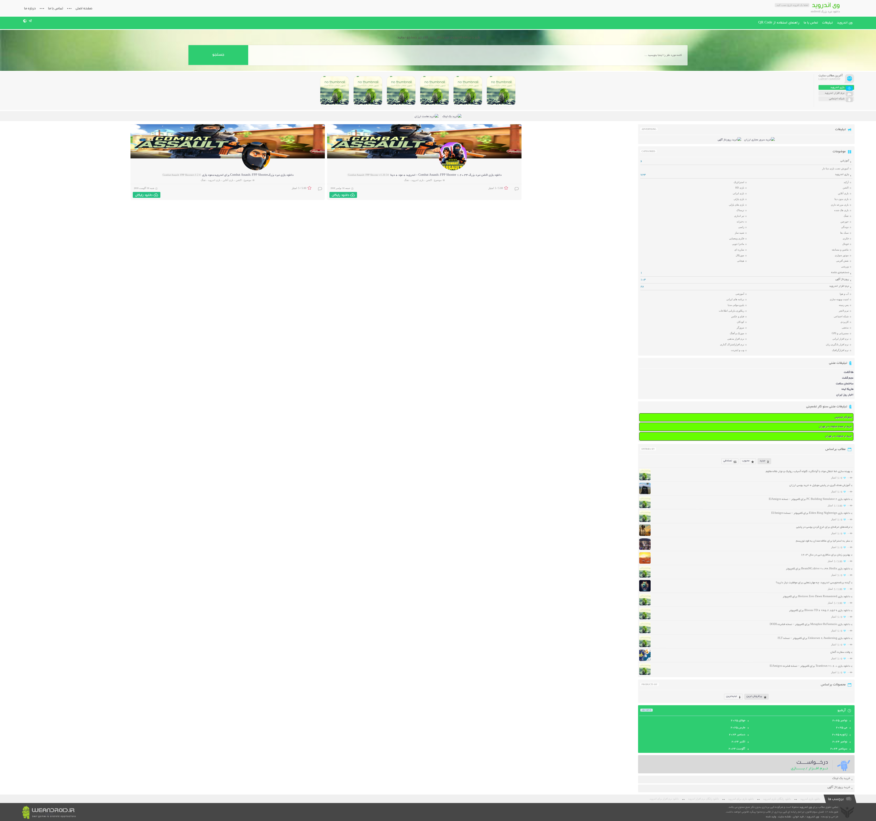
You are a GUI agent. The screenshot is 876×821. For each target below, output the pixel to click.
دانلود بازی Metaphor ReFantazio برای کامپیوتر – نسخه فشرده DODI (810, 624)
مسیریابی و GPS (840, 333)
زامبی (741, 227)
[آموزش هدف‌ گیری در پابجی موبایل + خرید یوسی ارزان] (645, 493)
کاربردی (844, 321)
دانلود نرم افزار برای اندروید (664, 799)
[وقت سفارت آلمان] (645, 660)
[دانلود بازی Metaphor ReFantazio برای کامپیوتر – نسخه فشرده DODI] (334, 91)
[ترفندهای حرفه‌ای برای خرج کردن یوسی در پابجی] (645, 535)
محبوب (745, 460)
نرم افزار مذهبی (735, 338)
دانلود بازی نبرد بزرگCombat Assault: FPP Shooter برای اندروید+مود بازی (248, 175)
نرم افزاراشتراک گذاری (732, 344)
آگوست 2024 (736, 749)
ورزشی (845, 266)
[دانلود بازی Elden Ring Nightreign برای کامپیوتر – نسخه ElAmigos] (467, 91)
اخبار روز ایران (844, 394)
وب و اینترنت (737, 350)
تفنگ (406, 180)
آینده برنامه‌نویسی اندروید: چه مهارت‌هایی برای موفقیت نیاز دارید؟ (813, 582)
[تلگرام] (30, 20)
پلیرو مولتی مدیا (736, 305)
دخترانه (740, 221)
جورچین (844, 221)
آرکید (846, 182)
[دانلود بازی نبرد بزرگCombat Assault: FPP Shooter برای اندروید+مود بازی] (256, 169)
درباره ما (30, 8)
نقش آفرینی (842, 260)
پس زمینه (844, 305)
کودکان (740, 321)
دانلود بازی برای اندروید (741, 798)
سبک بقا (844, 232)
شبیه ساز (739, 232)
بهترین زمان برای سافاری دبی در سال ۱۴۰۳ (825, 554)
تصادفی (727, 460)
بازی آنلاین (228, 180)
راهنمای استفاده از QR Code (778, 23)
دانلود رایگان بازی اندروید (777, 798)
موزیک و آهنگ (737, 333)
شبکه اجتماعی (841, 316)
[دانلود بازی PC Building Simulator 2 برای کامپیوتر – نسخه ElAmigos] (501, 91)
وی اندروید (845, 23)
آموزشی (844, 160)
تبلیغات (827, 23)
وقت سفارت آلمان (840, 652)
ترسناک (740, 210)
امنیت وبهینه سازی (839, 299)
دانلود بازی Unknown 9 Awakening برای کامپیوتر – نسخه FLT (814, 638)
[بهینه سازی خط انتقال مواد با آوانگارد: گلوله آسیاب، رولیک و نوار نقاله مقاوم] (645, 479)
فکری (846, 238)
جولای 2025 (738, 720)
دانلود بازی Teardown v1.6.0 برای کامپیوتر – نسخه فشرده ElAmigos (810, 666)
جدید (762, 460)
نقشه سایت (784, 816)
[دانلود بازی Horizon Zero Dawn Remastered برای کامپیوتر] (401, 91)
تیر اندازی (739, 215)
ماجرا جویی (738, 244)
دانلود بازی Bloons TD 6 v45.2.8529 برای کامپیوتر (819, 610)
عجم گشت (847, 378)
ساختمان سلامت (844, 383)
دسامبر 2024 (737, 734)
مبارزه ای (739, 249)
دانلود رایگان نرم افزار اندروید (703, 799)
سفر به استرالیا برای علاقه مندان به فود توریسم (823, 541)
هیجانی (740, 260)
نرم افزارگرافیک (840, 350)
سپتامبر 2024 (838, 749)
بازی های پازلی (736, 204)
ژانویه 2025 (839, 734)
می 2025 (841, 727)
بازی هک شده (841, 210)
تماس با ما (55, 8)
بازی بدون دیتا (841, 199)
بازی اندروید (417, 180)
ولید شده (771, 816)
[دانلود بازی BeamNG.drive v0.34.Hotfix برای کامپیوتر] (434, 91)
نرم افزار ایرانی (840, 338)
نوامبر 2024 (839, 742)
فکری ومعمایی (736, 238)
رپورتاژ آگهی (842, 279)
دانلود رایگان (340, 195)
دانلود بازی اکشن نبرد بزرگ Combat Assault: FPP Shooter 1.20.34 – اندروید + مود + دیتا (446, 175)
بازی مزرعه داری (840, 204)
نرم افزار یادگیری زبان (837, 344)
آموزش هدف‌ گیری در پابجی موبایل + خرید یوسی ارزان (819, 485)
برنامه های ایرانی (735, 299)
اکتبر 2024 (738, 742)
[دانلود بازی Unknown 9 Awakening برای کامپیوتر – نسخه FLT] (645, 646)
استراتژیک (739, 182)
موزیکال (740, 255)
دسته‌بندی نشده (840, 272)
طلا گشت (848, 372)
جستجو (218, 54)
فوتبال (845, 244)
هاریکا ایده (847, 389)
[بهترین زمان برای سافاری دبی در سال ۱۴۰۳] (645, 563)
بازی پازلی (739, 199)
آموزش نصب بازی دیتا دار (835, 168)
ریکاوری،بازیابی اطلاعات (731, 310)
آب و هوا (844, 293)
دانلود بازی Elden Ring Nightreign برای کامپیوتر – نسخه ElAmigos (810, 513)
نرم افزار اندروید (839, 286)
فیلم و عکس (737, 316)
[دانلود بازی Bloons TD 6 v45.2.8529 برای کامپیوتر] (368, 91)
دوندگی (845, 227)
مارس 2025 (737, 727)
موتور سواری (842, 255)
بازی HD (739, 187)
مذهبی (845, 327)
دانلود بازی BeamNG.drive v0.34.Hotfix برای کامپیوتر (818, 568)
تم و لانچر (844, 310)
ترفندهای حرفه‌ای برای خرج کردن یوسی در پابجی (823, 527)
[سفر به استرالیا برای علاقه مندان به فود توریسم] (645, 549)
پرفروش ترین (754, 696)
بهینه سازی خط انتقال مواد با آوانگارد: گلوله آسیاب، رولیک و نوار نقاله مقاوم (808, 471)
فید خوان (798, 816)
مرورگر (740, 327)
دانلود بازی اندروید (810, 798)
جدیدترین (731, 696)
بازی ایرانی (738, 193)
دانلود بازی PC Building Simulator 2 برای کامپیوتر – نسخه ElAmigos (809, 499)
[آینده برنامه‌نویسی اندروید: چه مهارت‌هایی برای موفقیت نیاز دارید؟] (645, 590)
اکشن (429, 180)
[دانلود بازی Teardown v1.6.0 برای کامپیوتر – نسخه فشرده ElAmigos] (645, 674)
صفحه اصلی (84, 8)
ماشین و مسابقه (840, 249)
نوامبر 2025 (839, 720)
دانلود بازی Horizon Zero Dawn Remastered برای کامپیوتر (816, 596)
